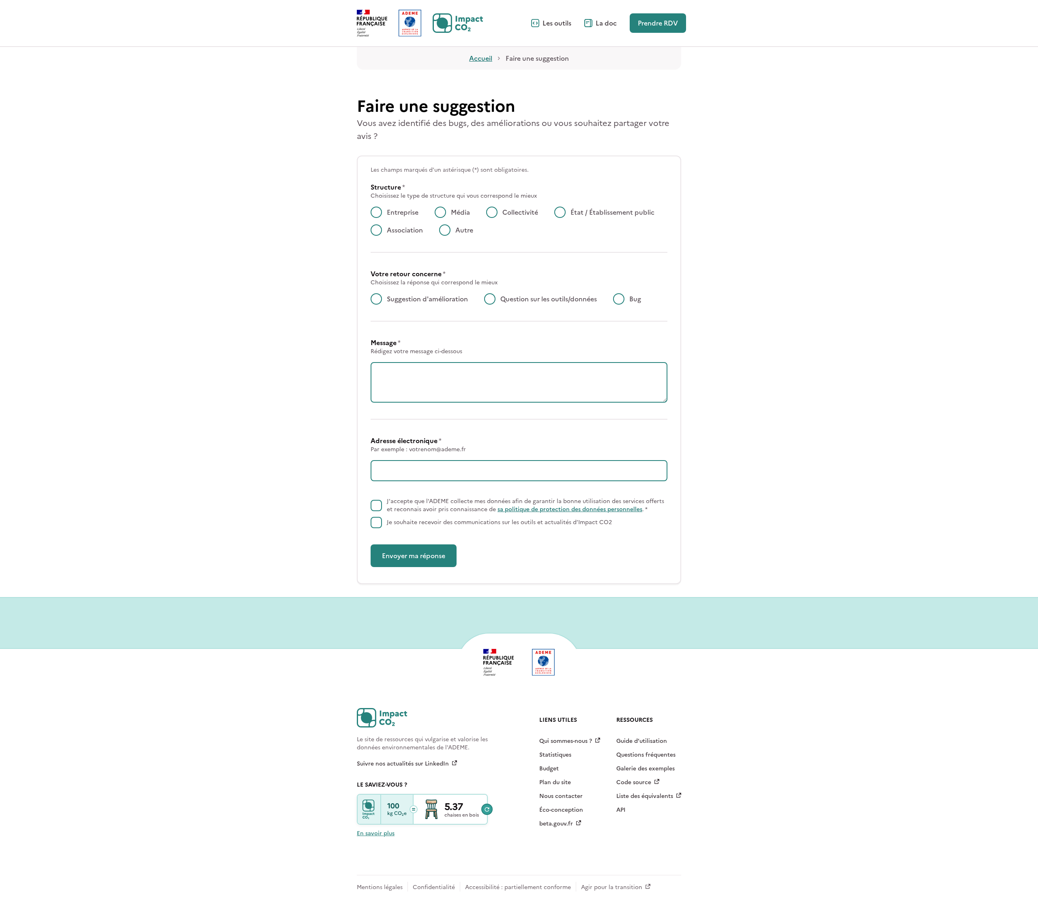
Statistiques (555, 755)
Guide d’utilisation (641, 741)
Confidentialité (434, 887)
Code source (633, 782)
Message (416, 347)
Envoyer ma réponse (413, 556)
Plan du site (555, 782)
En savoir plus (376, 834)
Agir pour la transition (611, 887)
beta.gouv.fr (556, 823)
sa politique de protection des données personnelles (570, 509)
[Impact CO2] (369, 809)
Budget (549, 768)
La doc (606, 23)
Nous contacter (561, 796)
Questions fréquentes (646, 755)
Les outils (557, 23)
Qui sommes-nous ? (565, 741)
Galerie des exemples (645, 768)
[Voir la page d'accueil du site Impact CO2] (458, 23)
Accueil (480, 58)
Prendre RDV (658, 23)
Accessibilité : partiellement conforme (518, 887)
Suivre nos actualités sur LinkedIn (403, 764)
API (621, 810)
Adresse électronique (418, 445)
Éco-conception (561, 810)
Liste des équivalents (644, 796)
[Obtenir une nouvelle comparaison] (487, 809)
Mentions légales (380, 887)
